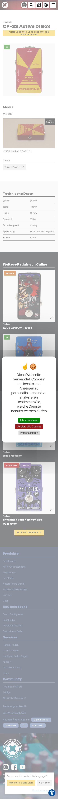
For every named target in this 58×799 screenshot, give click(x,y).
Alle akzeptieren (29, 420)
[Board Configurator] (38, 5)
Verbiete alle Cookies (29, 426)
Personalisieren (29, 432)
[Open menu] (53, 5)
